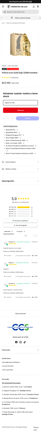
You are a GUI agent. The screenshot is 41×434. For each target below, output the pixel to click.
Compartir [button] (9, 255)
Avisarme (20, 110)
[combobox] (20, 12)
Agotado (27, 118)
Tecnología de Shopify (21, 427)
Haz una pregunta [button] (21, 225)
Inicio (3, 23)
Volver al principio (20, 313)
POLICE (4, 66)
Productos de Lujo (10, 427)
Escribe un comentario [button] (21, 221)
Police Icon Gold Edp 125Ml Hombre (15, 23)
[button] (38, 6)
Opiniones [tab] (7, 231)
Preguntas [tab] (20, 231)
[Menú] (3, 6)
